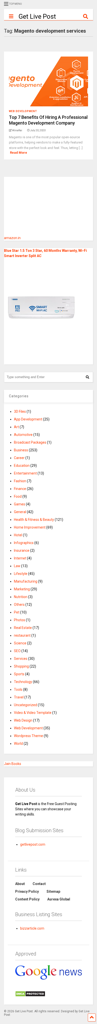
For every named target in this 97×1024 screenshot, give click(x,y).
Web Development (23, 111)
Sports (19, 674)
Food (18, 496)
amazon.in (12, 238)
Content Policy (27, 899)
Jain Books (12, 764)
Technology (23, 682)
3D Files (20, 411)
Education (22, 466)
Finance (20, 489)
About (20, 884)
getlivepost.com (32, 844)
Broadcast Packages (30, 442)
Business (21, 450)
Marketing (22, 589)
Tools (18, 689)
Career (19, 458)
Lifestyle (20, 574)
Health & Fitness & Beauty (34, 520)
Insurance (21, 550)
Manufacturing (25, 581)
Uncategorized (25, 705)
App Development (28, 419)
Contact (39, 884)
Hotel (18, 535)
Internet (20, 558)
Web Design (23, 720)
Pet (16, 612)
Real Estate (23, 628)
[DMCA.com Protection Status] (30, 996)
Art (16, 427)
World (18, 744)
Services (20, 659)
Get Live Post (37, 16)
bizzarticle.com (32, 928)
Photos (19, 620)
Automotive (23, 435)
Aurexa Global (58, 899)
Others (19, 605)
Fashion (20, 481)
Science (20, 643)
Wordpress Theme (28, 736)
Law (17, 566)
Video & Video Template (32, 713)
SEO (17, 651)
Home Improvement (30, 527)
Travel (19, 697)
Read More (18, 152)
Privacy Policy (27, 891)
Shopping (21, 666)
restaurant (22, 635)
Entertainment (25, 473)
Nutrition (20, 597)
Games (19, 504)
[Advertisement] (52, 208)
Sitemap (53, 891)
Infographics (24, 543)
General (20, 512)
